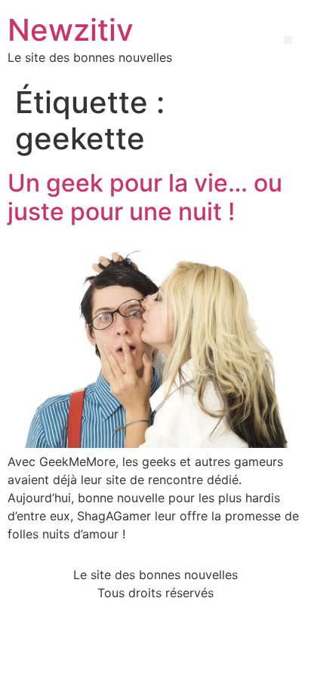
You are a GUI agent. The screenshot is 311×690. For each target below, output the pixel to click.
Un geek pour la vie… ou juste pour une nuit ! (145, 197)
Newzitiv (71, 29)
